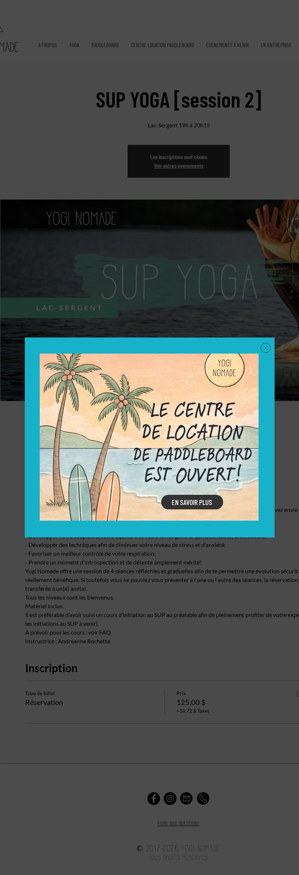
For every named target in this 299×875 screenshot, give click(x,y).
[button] (266, 348)
